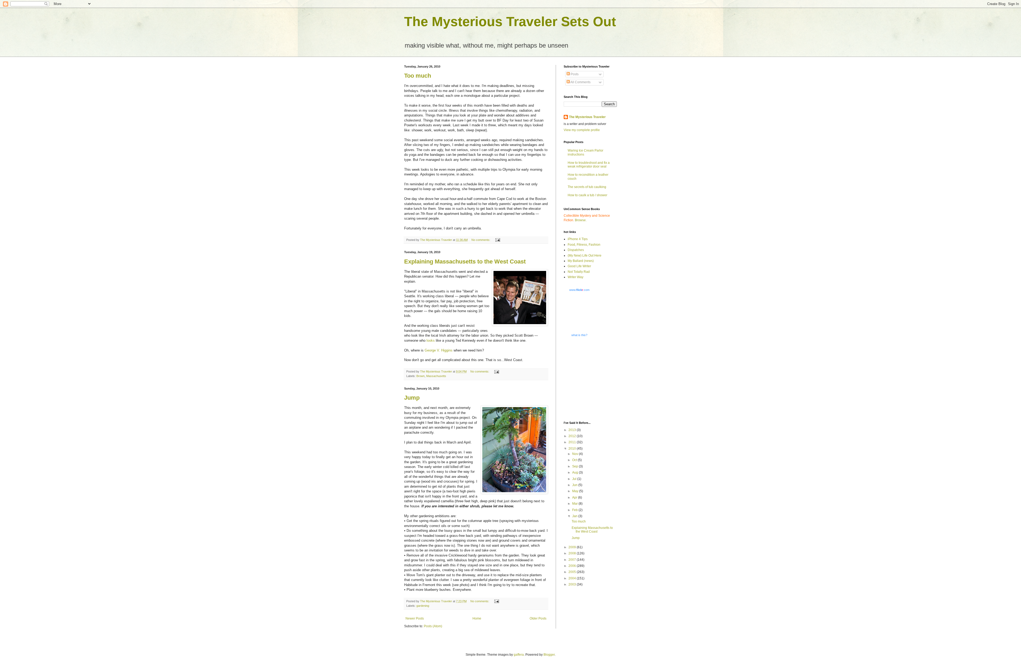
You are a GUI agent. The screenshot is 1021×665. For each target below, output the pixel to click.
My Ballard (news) (581, 261)
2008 (572, 553)
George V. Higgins (439, 350)
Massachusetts (436, 376)
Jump (412, 397)
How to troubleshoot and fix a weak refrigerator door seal (589, 164)
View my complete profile (582, 130)
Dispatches (576, 250)
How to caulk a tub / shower (587, 195)
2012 (572, 436)
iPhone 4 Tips (578, 239)
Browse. (581, 220)
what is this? (579, 335)
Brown (420, 376)
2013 (572, 430)
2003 (572, 584)
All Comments (580, 82)
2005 (572, 572)
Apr (575, 497)
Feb (575, 510)
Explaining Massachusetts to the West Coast (465, 261)
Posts (574, 74)
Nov (575, 454)
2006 (572, 566)
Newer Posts (414, 618)
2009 (572, 547)
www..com (579, 289)
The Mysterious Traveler (587, 117)
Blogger (549, 654)
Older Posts (538, 618)
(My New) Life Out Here (584, 255)
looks (430, 340)
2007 (572, 560)
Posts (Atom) (433, 626)
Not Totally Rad (579, 272)
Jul (574, 479)
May (575, 491)
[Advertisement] (597, 378)
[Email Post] (497, 239)
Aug (575, 472)
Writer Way (575, 277)
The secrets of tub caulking (587, 187)
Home (476, 618)
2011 (572, 442)
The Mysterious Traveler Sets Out (510, 21)
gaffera (519, 654)
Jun (575, 485)
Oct (575, 460)
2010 (572, 448)
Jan (575, 516)
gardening (422, 605)
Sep (575, 466)
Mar (575, 503)
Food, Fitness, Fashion (584, 244)
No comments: (481, 239)
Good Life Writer (579, 266)
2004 (572, 578)
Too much (417, 75)
